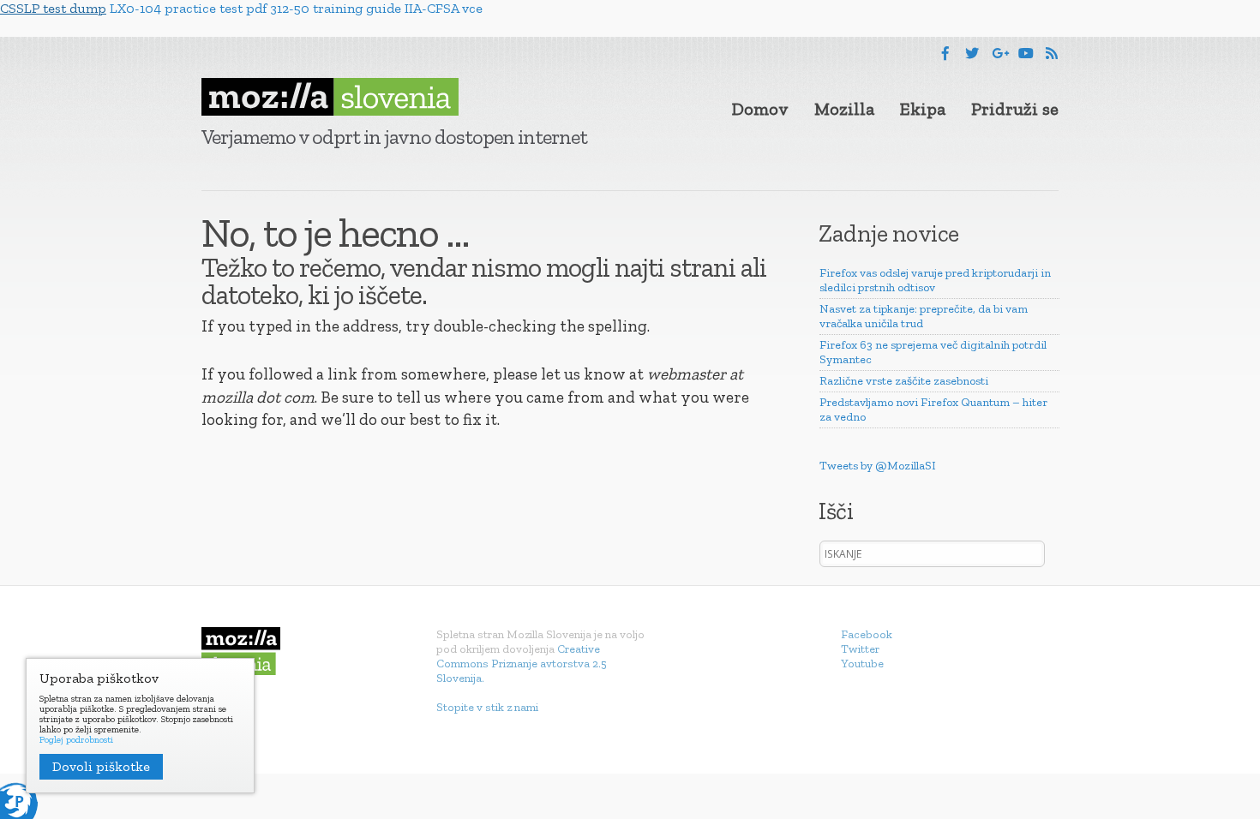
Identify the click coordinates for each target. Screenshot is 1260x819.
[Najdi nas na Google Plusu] (1000, 53)
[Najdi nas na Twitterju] (972, 53)
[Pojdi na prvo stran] (330, 97)
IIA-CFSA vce (444, 8)
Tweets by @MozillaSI (877, 465)
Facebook (866, 634)
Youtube (862, 663)
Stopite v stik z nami (487, 707)
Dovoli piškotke (101, 766)
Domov (760, 109)
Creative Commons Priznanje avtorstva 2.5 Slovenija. (521, 663)
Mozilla (844, 109)
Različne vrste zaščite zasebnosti (903, 381)
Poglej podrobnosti (76, 740)
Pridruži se (1015, 109)
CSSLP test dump (53, 8)
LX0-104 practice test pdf (188, 8)
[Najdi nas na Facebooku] (945, 53)
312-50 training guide (335, 8)
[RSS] (1052, 53)
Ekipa (922, 109)
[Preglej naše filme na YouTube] (1026, 53)
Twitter (860, 649)
